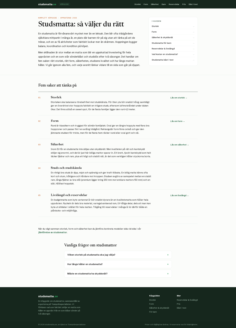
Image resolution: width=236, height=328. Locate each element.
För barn (153, 312)
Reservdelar (174, 4)
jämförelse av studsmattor (52, 232)
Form (146, 4)
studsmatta (47, 4)
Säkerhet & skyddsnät (159, 308)
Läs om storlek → (178, 97)
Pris (184, 4)
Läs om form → (177, 121)
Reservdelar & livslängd (187, 300)
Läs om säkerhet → (179, 145)
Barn (164, 4)
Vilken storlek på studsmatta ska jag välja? (118, 254)
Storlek (138, 4)
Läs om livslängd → (179, 195)
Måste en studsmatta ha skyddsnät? (118, 273)
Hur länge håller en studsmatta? (118, 264)
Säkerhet (155, 4)
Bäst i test (193, 4)
